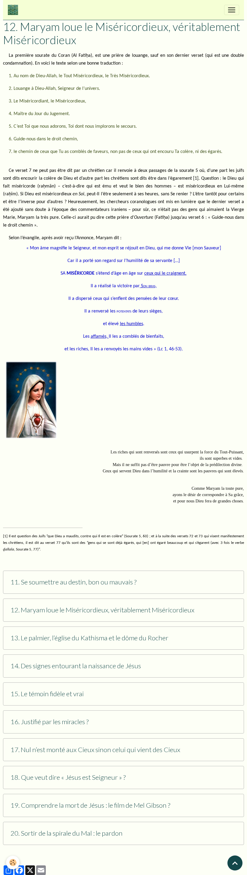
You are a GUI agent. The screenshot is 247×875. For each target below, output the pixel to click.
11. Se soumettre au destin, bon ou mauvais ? (73, 582)
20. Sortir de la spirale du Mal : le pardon (67, 833)
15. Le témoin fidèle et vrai (47, 694)
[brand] (14, 10)
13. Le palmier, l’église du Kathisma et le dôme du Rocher (89, 638)
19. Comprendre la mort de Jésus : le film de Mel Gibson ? (90, 805)
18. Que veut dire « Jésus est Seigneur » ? (68, 777)
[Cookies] (13, 862)
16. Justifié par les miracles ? (50, 722)
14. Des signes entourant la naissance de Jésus (76, 666)
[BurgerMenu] (231, 10)
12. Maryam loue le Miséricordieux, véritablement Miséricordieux (102, 610)
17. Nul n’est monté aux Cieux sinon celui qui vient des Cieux (95, 750)
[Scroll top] (234, 862)
